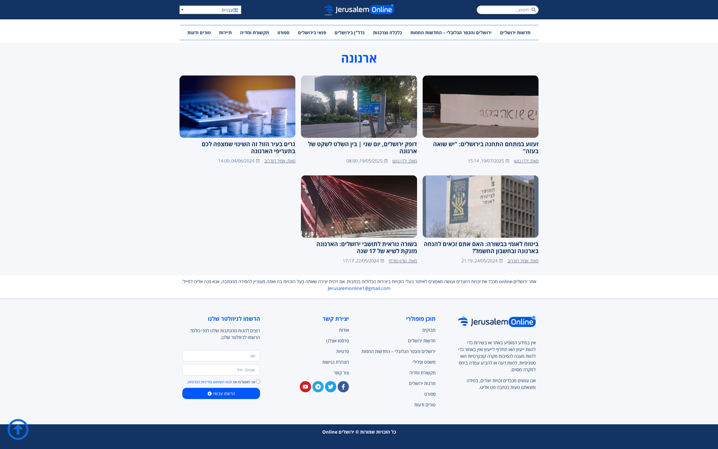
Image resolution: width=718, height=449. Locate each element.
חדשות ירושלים (515, 32)
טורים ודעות (199, 32)
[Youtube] (305, 386)
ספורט (283, 32)
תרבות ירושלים (422, 383)
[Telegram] (318, 386)
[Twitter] (330, 386)
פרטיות (342, 351)
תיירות (225, 32)
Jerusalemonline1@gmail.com (359, 288)
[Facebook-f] (343, 386)
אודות (344, 330)
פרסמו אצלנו (337, 340)
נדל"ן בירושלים (350, 32)
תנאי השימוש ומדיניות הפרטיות (210, 381)
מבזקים (428, 330)
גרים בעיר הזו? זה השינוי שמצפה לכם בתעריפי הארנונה (248, 147)
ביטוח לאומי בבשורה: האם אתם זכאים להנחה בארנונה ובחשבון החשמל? (481, 247)
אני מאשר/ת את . (221, 381)
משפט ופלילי (424, 362)
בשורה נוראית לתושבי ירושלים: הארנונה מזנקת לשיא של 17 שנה (366, 247)
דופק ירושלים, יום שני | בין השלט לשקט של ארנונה (362, 147)
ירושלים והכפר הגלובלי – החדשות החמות (451, 32)
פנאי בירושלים (312, 32)
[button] (210, 10)
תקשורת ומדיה (254, 32)
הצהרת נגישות (335, 362)
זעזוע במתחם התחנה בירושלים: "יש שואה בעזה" (485, 147)
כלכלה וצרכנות (387, 32)
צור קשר (341, 372)
